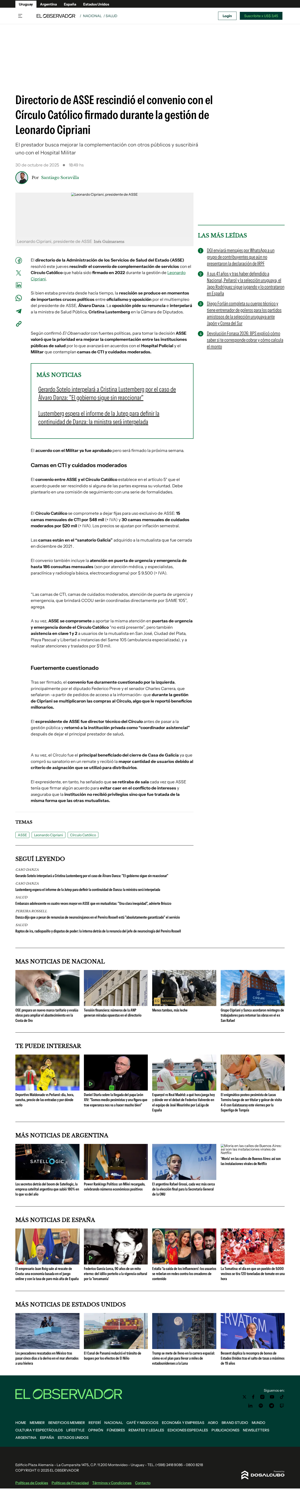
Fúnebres (116, 1430)
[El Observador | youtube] (272, 1397)
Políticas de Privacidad (70, 1483)
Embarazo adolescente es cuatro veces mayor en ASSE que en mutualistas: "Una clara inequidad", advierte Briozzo (93, 903)
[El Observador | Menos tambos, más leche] (184, 1004)
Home (20, 1422)
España (70, 4)
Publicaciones (225, 1430)
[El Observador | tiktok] (282, 1397)
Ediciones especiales (188, 1430)
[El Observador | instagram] (262, 1397)
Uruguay (26, 4)
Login (227, 16)
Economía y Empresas (183, 1422)
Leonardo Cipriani (48, 835)
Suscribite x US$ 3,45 (261, 16)
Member (37, 1422)
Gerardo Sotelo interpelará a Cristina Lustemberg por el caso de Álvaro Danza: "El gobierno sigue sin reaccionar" (91, 876)
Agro (213, 1422)
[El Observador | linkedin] (250, 1405)
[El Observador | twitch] (282, 1405)
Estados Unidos (96, 4)
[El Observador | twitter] (244, 1397)
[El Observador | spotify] (261, 1405)
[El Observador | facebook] (253, 1397)
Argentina (48, 4)
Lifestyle (75, 1430)
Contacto (142, 1483)
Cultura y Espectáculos (39, 1430)
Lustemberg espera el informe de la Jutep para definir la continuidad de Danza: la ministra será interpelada (87, 890)
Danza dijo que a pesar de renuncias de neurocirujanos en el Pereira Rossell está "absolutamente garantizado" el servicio (97, 917)
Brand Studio (235, 1422)
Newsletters (256, 1430)
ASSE (22, 835)
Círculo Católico (83, 835)
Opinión (95, 1430)
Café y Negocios (142, 1422)
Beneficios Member (66, 1422)
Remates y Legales (146, 1430)
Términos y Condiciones (112, 1483)
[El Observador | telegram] (271, 1405)
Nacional (92, 16)
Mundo (258, 1422)
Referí (95, 1422)
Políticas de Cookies (31, 1483)
